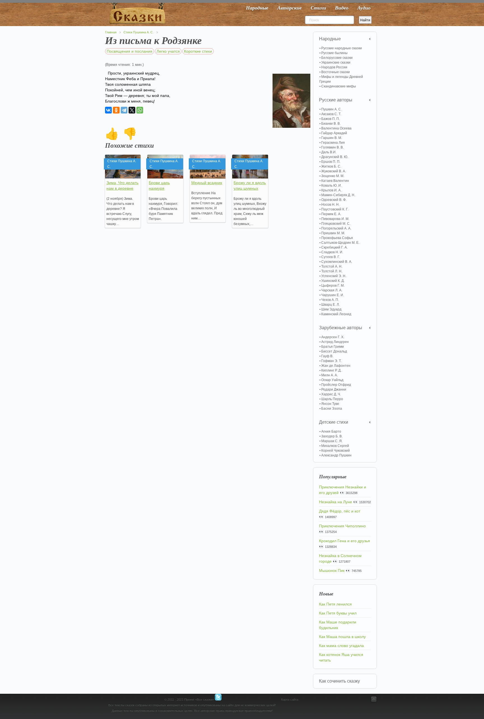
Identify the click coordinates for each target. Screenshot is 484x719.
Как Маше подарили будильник (337, 625)
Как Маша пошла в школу (342, 636)
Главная (111, 32)
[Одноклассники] (116, 110)
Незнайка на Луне (335, 502)
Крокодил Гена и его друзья (344, 541)
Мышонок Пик (332, 570)
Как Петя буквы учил (338, 613)
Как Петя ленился (335, 604)
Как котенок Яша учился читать (341, 657)
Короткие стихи (198, 51)
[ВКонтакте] (108, 110)
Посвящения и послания (129, 51)
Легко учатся (168, 51)
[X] (132, 110)
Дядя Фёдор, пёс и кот (339, 511)
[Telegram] (124, 110)
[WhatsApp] (139, 110)
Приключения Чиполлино (342, 526)
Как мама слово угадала (341, 645)
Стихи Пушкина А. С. (138, 32)
